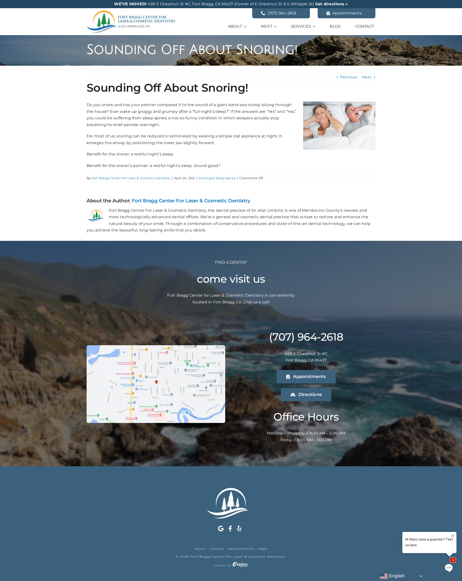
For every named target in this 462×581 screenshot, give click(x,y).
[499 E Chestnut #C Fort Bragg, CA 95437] (156, 347)
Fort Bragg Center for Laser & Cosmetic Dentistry (237, 556)
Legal (263, 548)
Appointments (241, 548)
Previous (348, 77)
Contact (217, 548)
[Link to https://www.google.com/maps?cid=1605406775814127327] (221, 528)
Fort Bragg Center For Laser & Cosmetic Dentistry (131, 178)
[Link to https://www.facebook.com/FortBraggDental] (230, 528)
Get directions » (331, 4)
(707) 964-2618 (306, 336)
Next (367, 77)
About (200, 548)
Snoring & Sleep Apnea (217, 178)
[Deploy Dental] (240, 565)
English (396, 575)
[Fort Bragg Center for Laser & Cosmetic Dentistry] (131, 12)
